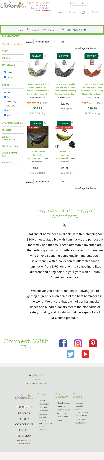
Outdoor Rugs (80, 419)
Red (8, 93)
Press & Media (62, 417)
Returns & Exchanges (43, 415)
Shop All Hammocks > (12, 44)
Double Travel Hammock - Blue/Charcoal (36, 155)
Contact (61, 12)
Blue (9, 97)
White (11, 106)
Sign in (95, 12)
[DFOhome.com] (13, 4)
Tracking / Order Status (45, 424)
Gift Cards (43, 407)
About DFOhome (63, 403)
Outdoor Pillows (81, 416)
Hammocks (11, 36)
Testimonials (61, 413)
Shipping (42, 420)
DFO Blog (61, 406)
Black (9, 111)
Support (72, 12)
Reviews (60, 420)
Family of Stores (63, 410)
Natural (11, 102)
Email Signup (44, 404)
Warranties (43, 430)
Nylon (9, 77)
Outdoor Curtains (81, 412)
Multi (9, 115)
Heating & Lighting (79, 407)
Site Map (24, 435)
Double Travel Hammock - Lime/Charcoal (63, 155)
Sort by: (29, 42)
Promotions (43, 411)
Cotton (9, 72)
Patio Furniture (80, 423)
